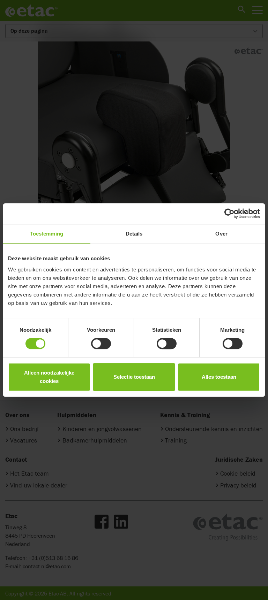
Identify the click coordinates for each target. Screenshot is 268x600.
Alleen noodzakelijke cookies (49, 377)
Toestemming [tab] (46, 234)
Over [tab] (221, 234)
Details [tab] (134, 234)
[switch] (101, 343)
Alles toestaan (219, 377)
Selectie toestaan (134, 377)
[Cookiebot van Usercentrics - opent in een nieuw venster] (229, 213)
